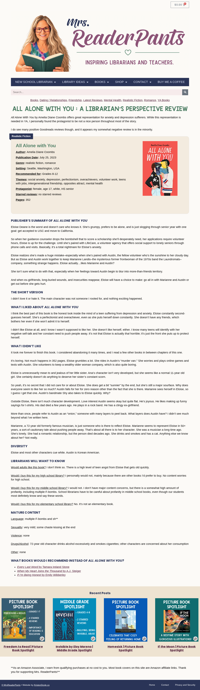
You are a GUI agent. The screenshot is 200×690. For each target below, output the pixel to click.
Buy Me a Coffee (171, 82)
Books (100, 82)
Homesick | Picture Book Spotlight (126, 648)
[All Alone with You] (160, 195)
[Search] (185, 92)
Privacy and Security (185, 685)
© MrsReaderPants (11, 685)
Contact (140, 82)
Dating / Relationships (53, 100)
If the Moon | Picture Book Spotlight (177, 648)
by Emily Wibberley (41, 575)
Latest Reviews (92, 100)
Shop (119, 82)
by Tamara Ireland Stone (43, 567)
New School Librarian (33, 82)
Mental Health (112, 100)
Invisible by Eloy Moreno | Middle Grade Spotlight (74, 648)
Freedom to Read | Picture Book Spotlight (23, 648)
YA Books (164, 100)
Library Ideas (73, 82)
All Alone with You (36, 145)
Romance (150, 100)
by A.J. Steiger (49, 571)
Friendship (75, 100)
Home (152, 685)
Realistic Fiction (132, 100)
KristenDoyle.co (42, 685)
